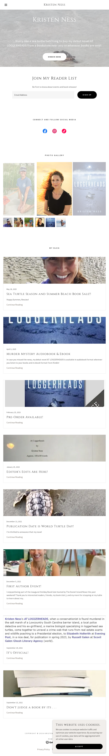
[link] (54, 4)
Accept (79, 746)
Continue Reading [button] (15, 304)
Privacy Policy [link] (43, 749)
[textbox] (43, 95)
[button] (5, 4)
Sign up (87, 95)
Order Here (54, 57)
